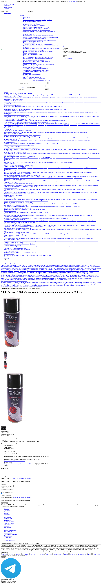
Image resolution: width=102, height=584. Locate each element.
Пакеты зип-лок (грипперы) (11, 249)
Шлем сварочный (21, 212)
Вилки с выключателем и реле (25, 106)
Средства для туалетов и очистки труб (14, 132)
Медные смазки (20, 246)
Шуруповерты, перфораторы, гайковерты (31, 185)
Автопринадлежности (29, 34)
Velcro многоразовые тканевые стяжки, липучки (27, 221)
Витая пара (7, 203)
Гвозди (6, 127)
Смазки (44, 285)
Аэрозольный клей (9, 99)
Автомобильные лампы (29, 33)
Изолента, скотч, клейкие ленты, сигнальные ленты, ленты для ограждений (24, 170)
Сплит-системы (8, 258)
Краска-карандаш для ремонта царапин (48, 189)
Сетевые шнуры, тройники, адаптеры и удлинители (48, 106)
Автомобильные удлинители (12, 143)
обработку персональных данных (22, 478)
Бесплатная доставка (9, 540)
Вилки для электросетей (10, 106)
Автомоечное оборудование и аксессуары (34, 25)
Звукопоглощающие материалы (30, 241)
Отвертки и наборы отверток (12, 185)
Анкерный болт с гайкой (35, 120)
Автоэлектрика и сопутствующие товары (34, 38)
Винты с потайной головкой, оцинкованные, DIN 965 (22, 125)
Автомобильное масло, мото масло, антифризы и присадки (39, 31)
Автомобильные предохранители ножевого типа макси (53, 150)
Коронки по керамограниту (11, 215)
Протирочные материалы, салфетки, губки (35, 60)
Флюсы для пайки (28, 165)
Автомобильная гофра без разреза (13, 95)
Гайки (5, 123)
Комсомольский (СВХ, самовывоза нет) (15, 461)
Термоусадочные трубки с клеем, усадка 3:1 (40, 225)
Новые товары (8, 531)
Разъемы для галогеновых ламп (70, 140)
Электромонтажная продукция (12, 105)
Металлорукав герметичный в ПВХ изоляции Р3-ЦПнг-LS (20, 252)
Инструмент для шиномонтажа (23, 238)
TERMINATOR (8, 519)
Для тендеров (7, 520)
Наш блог (6, 526)
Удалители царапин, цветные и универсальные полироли (76, 199)
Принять (3, 557)
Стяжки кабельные (9, 221)
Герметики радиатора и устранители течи (15, 116)
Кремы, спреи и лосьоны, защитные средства (16, 135)
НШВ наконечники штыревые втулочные (54, 181)
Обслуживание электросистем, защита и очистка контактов (40, 284)
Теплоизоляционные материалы (64, 241)
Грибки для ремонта (9, 238)
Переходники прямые (10, 162)
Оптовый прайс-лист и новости (11, 494)
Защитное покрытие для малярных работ (47, 168)
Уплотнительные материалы (81, 241)
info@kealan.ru (73, 1)
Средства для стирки (30, 132)
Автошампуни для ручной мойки (49, 102)
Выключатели (25, 244)
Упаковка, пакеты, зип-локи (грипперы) (34, 78)
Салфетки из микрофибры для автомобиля (83, 112)
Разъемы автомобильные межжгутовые (57, 153)
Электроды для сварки (32, 212)
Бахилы (58, 218)
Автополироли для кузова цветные (13, 199)
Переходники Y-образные (23, 162)
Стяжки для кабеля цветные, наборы (82, 221)
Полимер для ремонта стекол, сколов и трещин (32, 286)
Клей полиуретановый (58, 229)
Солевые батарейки (34, 109)
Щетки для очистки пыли (53, 206)
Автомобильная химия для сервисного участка (36, 27)
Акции (6, 92)
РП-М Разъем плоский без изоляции (76, 181)
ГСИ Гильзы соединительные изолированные (16, 176)
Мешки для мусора (24, 249)
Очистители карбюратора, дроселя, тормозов (68, 284)
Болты (5, 122)
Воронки (41, 143)
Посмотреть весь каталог (41, 80)
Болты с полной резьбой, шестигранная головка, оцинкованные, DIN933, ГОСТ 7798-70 (32, 122)
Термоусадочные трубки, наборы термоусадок (35, 68)
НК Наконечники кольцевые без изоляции (31, 181)
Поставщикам (7, 527)
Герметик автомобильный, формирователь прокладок (82, 97)
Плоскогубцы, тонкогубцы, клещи (52, 185)
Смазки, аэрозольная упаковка (54, 285)
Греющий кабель (14, 203)
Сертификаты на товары (10, 534)
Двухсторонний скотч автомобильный (82, 172)
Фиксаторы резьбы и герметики (59, 97)
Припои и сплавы (9, 165)
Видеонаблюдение (9, 254)
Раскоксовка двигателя (13, 286)
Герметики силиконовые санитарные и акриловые (17, 229)
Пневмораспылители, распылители (13, 112)
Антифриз (6, 138)
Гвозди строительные (14, 127)
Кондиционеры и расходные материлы (14, 256)
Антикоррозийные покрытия (31, 199)
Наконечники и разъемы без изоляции (33, 50)
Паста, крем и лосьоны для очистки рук (14, 133)
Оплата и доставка (9, 521)
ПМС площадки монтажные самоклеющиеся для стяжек (56, 221)
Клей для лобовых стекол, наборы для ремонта (71, 116)
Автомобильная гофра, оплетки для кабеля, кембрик (37, 20)
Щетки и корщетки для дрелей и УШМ (38, 158)
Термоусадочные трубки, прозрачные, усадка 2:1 (65, 225)
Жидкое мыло (40, 132)
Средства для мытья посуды (52, 132)
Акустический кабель (25, 203)
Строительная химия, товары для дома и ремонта (36, 70)
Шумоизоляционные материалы (32, 74)
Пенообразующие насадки (65, 112)
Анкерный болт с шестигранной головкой (54, 120)
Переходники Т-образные (51, 162)
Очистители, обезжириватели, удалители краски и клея (80, 229)
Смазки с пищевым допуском (12, 146)
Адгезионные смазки (9, 246)
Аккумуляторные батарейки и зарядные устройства (54, 109)
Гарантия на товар (9, 523)
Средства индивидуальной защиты (32, 65)
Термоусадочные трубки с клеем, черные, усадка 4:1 (31, 226)
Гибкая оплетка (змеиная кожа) (60, 95)
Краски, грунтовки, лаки (30, 53)
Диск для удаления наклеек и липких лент (60, 158)
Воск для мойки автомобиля (66, 102)
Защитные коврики (63, 168)
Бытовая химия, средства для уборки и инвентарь (36, 30)
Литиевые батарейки (23, 109)
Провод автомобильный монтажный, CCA (65, 203)
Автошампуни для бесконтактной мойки (29, 102)
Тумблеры (32, 244)
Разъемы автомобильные (39, 153)
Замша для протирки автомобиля (48, 112)
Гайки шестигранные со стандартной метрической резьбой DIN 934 (25, 123)
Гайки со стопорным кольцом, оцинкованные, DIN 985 (84, 123)
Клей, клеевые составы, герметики (32, 21)
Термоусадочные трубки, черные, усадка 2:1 (16, 225)
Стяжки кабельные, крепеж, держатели (34, 67)
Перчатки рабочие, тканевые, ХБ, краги (22, 218)
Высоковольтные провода (25, 153)
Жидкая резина (18, 189)
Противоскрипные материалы (47, 241)
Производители (8, 536)
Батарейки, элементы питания (31, 24)
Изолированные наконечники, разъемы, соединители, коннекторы (41, 48)
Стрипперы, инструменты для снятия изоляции (75, 185)
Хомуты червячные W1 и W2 (12, 234)
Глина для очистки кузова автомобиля (49, 199)
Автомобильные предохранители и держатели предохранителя (40, 37)
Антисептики (7, 218)
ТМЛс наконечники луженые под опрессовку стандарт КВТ (83, 192)
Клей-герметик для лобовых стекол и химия (16, 97)
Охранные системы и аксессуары (32, 55)
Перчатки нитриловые (40, 218)
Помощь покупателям (10, 530)
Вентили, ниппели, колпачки (62, 238)
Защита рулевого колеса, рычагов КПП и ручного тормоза (20, 168)
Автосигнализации (9, 196)
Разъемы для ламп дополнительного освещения (48, 140)
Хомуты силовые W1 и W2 (27, 234)
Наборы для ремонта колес (77, 238)
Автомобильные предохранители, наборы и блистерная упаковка (53, 149)
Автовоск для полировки (11, 102)
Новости (6, 513)
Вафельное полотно (65, 206)
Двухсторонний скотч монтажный (13, 173)
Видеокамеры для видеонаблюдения (14, 255)
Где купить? (7, 514)
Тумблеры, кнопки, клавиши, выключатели (35, 76)
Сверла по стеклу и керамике (71, 215)
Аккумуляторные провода (11, 153)
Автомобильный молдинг (27, 143)
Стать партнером (8, 512)
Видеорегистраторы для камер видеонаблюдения (37, 255)
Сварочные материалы (29, 63)
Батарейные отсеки (9, 244)
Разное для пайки (18, 165)
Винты (6, 125)
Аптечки (36, 143)
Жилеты (47, 143)
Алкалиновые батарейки (10, 109)
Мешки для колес (91, 168)
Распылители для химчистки (31, 112)
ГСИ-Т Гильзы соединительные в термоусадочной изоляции (45, 176)
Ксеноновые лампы (84, 140)
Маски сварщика (50, 218)
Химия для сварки (43, 212)
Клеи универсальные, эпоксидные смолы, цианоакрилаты (42, 116)
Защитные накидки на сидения (77, 168)
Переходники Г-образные (37, 162)
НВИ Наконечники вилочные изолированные (60, 178)
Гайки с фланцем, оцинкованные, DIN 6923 (57, 123)
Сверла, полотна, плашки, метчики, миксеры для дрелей (38, 64)
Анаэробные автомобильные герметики (39, 97)
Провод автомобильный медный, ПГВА (43, 203)
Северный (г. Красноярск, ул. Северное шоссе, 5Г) (17, 464)
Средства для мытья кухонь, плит (69, 132)
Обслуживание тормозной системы (22, 117)
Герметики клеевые (46, 229)
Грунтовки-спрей (8, 189)
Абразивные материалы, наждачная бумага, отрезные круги (39, 40)
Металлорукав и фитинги (11, 251)
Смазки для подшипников (43, 246)
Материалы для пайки (29, 43)
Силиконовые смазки (30, 246)
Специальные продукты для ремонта (72, 285)
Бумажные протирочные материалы (21, 206)
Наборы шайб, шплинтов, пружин (37, 209)
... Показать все (81, 95)
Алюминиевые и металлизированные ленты (59, 172)
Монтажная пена (36, 229)
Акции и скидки (8, 524)
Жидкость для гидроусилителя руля (19, 138)
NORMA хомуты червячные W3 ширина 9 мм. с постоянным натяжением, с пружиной (68, 234)
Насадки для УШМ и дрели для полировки (15, 158)
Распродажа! (26, 17)
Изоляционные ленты (10, 172)
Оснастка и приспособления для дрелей (52, 215)
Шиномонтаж (27, 73)
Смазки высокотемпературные (59, 246)
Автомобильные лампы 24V (27, 140)
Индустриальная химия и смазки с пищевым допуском (38, 35)
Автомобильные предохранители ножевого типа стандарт (20, 149)
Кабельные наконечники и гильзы (32, 54)
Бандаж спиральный (46, 95)
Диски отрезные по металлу (80, 158)
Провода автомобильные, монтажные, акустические (37, 58)
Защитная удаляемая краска (29, 189)
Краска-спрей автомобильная (67, 189)
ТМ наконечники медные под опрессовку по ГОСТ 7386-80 (20, 192)
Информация (7, 517)
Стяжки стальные (40, 234)
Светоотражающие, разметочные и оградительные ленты (31, 172)
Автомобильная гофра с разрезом (31, 95)
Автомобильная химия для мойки (32, 22)
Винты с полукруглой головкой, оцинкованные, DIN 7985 (53, 125)
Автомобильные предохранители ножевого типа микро (22, 150)
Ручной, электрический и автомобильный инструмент (38, 51)
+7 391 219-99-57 (21, 87)
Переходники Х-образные (66, 162)
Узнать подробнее (30, 555)
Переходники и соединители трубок (33, 41)
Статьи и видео (8, 533)
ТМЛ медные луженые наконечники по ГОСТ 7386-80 (52, 192)
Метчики (82, 215)
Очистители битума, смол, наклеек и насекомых (88, 102)
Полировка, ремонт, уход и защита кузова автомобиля (38, 57)
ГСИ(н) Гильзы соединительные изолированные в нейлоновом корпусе (28, 178)
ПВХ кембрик (73, 95)
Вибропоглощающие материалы (12, 241)
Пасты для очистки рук (35, 135)
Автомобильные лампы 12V (11, 140)
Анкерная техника (9, 120)
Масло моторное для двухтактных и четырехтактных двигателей (56, 138)
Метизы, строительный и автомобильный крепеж (36, 28)
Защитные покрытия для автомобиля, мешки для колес (38, 44)
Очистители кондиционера (88, 284)
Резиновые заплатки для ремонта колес (43, 238)
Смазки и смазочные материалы (32, 77)
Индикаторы (18, 244)
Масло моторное (33, 138)
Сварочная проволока (10, 212)
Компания (6, 509)
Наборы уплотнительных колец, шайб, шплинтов (36, 61)
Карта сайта (7, 538)
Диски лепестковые (93, 158)
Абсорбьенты (7, 206)
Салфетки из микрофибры (38, 206)
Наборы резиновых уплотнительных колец (15, 209)
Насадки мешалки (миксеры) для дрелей (30, 215)
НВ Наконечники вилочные (11, 181)
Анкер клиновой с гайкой (21, 120)
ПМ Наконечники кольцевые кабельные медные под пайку (20, 193)
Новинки (25, 18)
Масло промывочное (80, 138)
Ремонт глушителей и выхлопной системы (30, 285)
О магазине (7, 510)
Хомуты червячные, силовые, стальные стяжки (36, 71)
